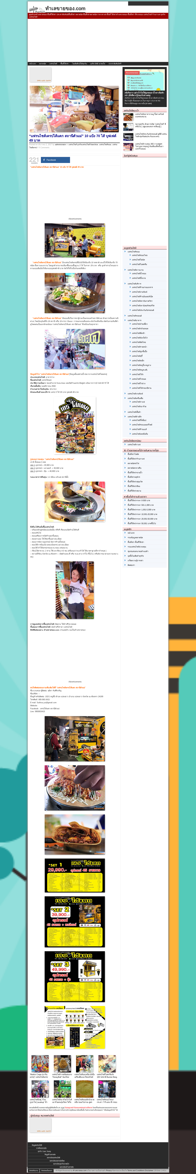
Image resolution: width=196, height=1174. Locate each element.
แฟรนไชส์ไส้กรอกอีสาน (141, 388)
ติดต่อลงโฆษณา (46, 1170)
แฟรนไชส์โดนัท (138, 260)
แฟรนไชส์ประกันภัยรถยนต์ (143, 310)
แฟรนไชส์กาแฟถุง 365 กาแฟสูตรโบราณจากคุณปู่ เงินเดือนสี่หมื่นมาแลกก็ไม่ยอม (149, 146)
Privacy (109, 1171)
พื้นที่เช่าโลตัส (133, 454)
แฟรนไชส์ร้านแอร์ (139, 429)
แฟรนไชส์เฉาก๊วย (139, 406)
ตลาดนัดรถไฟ (133, 463)
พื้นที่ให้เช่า (65, 64)
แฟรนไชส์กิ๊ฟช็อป (139, 420)
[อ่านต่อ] (148, 103)
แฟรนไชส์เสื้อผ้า (134, 412)
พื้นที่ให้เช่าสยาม (134, 491)
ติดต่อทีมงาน (33, 1170)
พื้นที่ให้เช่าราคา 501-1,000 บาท (141, 505)
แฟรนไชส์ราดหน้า (139, 347)
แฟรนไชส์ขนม (105, 144)
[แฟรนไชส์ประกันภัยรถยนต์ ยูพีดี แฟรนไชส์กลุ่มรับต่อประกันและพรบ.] (128, 140)
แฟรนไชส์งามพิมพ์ (139, 292)
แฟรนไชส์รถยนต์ (135, 316)
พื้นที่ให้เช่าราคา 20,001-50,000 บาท (142, 519)
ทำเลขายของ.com (80, 1171)
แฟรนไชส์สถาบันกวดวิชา (142, 301)
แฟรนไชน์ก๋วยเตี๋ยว (140, 324)
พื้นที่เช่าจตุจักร (134, 477)
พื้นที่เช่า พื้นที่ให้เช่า (136, 542)
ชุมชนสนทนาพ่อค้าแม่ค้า (138, 551)
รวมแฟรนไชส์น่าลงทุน (137, 547)
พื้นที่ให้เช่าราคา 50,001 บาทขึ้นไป (142, 523)
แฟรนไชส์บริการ (134, 284)
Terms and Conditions (135, 1171)
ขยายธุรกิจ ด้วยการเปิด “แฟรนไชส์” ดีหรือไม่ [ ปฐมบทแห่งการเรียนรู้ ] (150, 125)
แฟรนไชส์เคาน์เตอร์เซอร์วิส (143, 306)
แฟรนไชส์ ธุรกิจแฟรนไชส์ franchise (83, 144)
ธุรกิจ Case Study (44, 1151)
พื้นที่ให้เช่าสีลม (134, 486)
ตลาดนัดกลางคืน (134, 468)
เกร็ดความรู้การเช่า (135, 560)
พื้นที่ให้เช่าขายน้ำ (135, 473)
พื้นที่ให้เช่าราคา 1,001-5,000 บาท (141, 510)
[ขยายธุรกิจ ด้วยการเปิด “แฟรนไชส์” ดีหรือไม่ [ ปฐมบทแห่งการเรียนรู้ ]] (128, 130)
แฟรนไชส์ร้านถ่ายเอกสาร (142, 287)
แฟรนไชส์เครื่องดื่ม (135, 398)
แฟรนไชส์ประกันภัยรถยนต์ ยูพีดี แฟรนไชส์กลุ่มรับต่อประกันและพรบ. (151, 135)
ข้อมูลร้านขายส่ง (50, 1154)
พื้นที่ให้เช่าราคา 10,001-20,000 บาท (142, 514)
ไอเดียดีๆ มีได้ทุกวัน (79, 64)
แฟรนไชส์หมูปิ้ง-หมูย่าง (141, 365)
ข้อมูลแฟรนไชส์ (37, 1145)
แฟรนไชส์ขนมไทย (140, 255)
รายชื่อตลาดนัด (41, 1148)
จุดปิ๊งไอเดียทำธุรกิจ (136, 556)
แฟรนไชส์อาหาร (134, 320)
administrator (60, 144)
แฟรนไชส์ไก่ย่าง (138, 383)
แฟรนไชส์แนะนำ (131, 111)
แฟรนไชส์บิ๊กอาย (139, 278)
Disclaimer (149, 1171)
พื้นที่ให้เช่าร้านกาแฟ (136, 459)
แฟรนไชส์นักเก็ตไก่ (140, 338)
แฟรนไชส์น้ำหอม (139, 273)
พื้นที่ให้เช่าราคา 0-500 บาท (139, 500)
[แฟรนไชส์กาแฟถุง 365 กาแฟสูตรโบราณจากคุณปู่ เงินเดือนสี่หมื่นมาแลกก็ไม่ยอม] (128, 150)
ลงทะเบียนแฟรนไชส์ (53, 1157)
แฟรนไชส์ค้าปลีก (135, 417)
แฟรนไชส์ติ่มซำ (138, 333)
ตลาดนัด (42, 64)
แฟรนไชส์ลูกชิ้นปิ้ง (139, 351)
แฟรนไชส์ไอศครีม (139, 264)
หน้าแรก (32, 64)
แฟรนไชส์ (53, 64)
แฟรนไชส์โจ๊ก (137, 374)
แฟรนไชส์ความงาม (136, 270)
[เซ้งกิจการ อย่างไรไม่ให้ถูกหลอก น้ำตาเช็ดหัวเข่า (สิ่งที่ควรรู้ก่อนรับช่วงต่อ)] (145, 90)
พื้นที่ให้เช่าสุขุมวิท (135, 482)
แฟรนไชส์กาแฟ (138, 402)
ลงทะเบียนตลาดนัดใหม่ (57, 1160)
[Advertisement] (98, 40)
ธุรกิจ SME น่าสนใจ (97, 64)
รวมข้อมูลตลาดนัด (135, 537)
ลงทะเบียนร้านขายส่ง (67, 1167)
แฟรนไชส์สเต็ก (138, 361)
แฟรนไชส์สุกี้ (137, 356)
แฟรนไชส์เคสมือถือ (140, 434)
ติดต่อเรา (131, 565)
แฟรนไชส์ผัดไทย (139, 342)
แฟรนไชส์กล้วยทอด (140, 329)
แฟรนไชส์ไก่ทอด (139, 379)
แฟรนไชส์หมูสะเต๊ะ (140, 370)
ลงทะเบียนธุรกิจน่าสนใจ (61, 1163)
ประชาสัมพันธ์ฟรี (115, 64)
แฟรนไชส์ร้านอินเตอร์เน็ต (142, 296)
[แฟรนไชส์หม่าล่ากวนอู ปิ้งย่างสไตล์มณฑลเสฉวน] (128, 120)
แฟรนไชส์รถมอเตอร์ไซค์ (142, 425)
